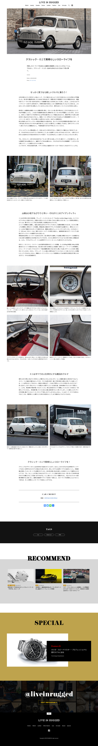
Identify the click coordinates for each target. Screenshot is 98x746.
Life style (64, 5)
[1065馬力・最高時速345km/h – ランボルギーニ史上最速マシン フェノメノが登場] (49, 576)
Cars (59, 5)
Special (69, 725)
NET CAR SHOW (33, 80)
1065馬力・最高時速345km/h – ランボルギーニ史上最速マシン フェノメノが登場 (48, 588)
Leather (49, 5)
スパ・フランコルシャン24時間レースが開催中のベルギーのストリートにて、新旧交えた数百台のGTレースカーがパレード (76, 588)
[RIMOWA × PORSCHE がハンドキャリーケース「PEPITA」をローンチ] (21, 576)
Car (38, 534)
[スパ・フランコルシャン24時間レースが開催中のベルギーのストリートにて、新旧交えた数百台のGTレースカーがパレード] (76, 576)
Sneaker (38, 5)
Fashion (54, 5)
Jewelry (32, 5)
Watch (26, 5)
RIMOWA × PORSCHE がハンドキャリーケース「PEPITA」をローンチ (20, 588)
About (63, 725)
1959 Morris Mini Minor (50, 498)
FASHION (13, 585)
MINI (60, 534)
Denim (43, 5)
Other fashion (46, 725)
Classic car (49, 534)
